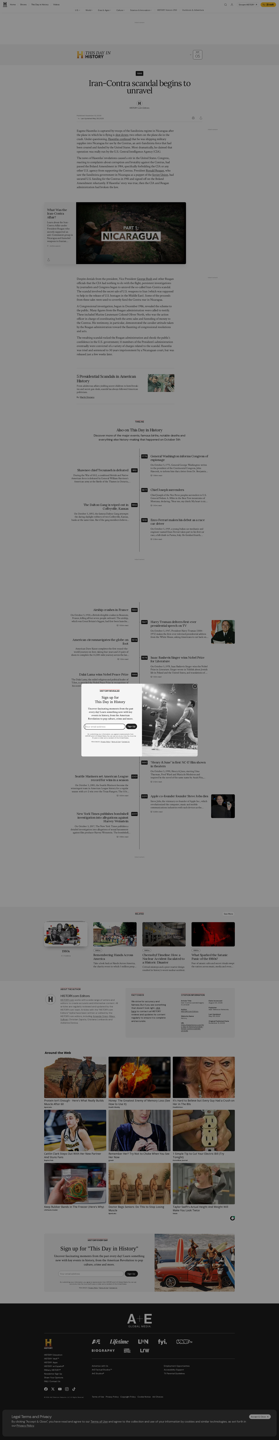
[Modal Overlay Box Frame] (139, 720)
